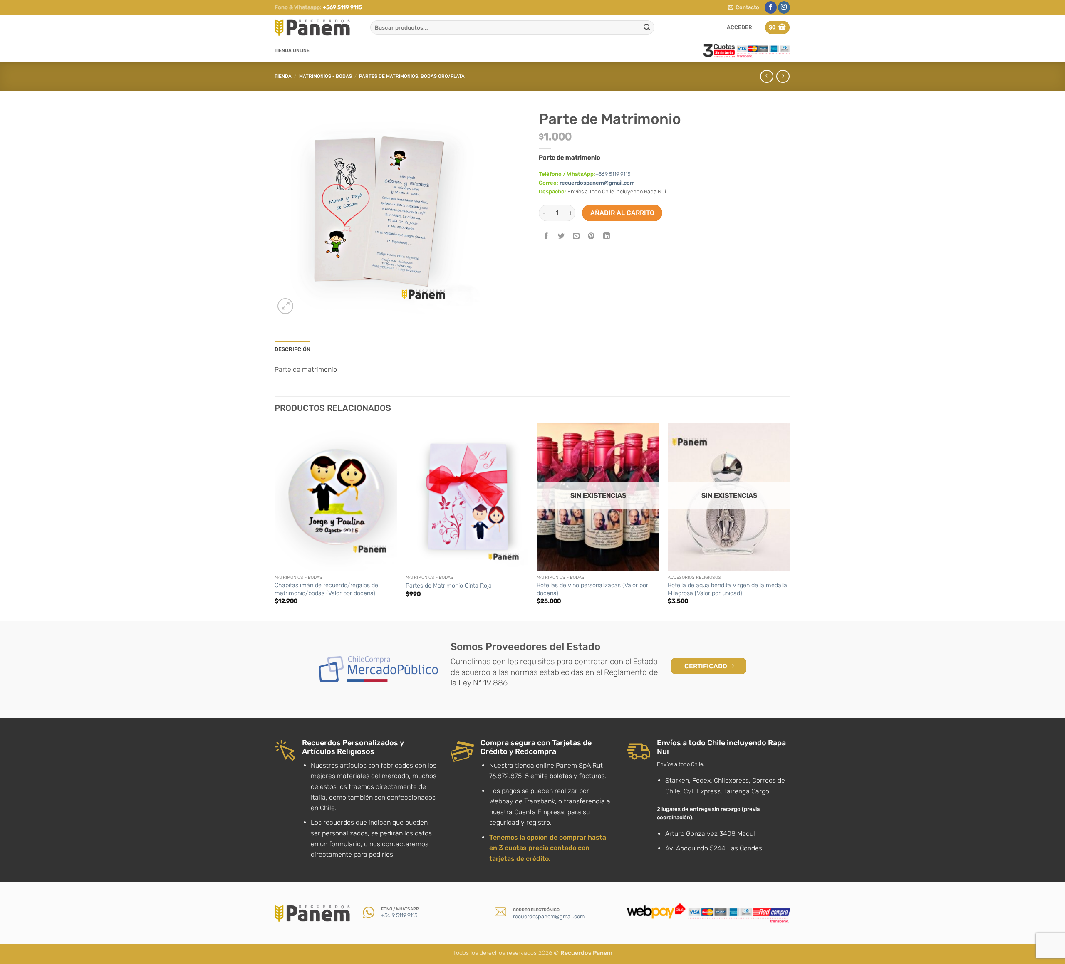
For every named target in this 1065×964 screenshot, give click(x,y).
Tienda (283, 76)
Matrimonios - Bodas (325, 76)
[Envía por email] (576, 236)
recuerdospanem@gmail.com (597, 183)
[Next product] (766, 76)
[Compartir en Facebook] (546, 236)
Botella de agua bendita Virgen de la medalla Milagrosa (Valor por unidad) (727, 589)
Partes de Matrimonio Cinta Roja (449, 585)
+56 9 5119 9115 (399, 915)
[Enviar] (647, 27)
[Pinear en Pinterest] (591, 236)
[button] (743, 7)
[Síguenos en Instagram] (784, 7)
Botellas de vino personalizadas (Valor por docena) (592, 589)
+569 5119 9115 (342, 7)
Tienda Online (292, 50)
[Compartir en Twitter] (561, 236)
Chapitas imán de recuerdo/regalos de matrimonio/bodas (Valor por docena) (326, 589)
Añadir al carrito (622, 213)
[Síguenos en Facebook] (771, 7)
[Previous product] (782, 76)
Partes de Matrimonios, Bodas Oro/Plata (412, 76)
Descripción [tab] (292, 349)
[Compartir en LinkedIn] (606, 236)
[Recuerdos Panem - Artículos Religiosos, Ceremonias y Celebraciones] (316, 27)
